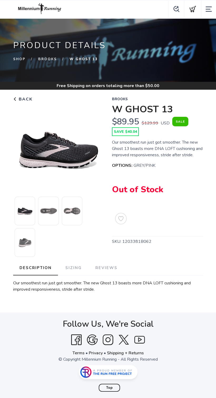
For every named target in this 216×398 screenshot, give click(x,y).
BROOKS (47, 59)
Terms (78, 353)
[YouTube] (140, 340)
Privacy (96, 353)
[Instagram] (108, 340)
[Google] (92, 340)
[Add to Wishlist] (121, 218)
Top (109, 387)
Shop (19, 59)
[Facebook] (76, 340)
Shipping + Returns (125, 353)
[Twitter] (124, 340)
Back (25, 99)
